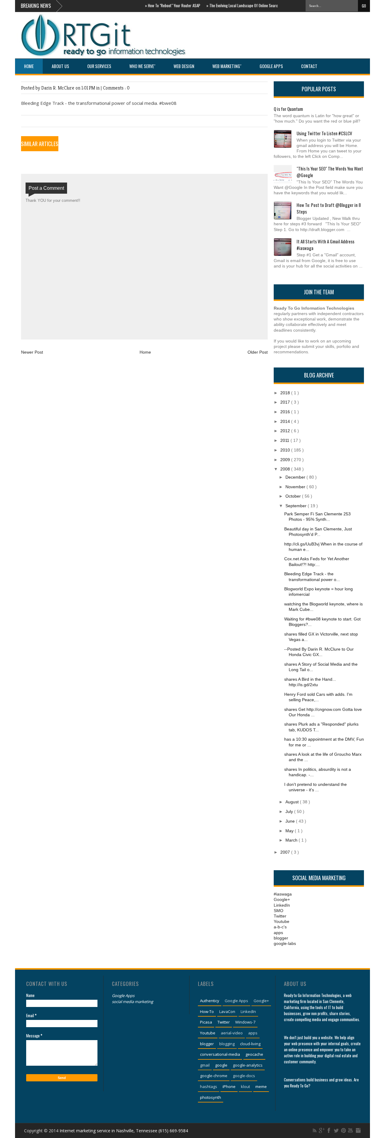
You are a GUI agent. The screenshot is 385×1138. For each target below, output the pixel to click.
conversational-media (220, 1054)
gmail (205, 1065)
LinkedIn (282, 905)
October (293, 496)
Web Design (184, 66)
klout (245, 1086)
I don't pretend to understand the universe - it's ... (315, 787)
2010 (285, 450)
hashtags (208, 1086)
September (296, 505)
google (221, 1065)
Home (29, 66)
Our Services (99, 66)
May (290, 830)
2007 (285, 852)
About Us (60, 66)
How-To (207, 1011)
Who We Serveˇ (142, 66)
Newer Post (32, 352)
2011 (285, 440)
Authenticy (209, 1000)
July (289, 811)
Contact (309, 66)
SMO (278, 910)
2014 (285, 421)
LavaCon (227, 1011)
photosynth (210, 1097)
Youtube (281, 921)
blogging (227, 1043)
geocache (254, 1054)
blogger (281, 938)
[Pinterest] (343, 1130)
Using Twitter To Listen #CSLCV (324, 133)
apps (278, 932)
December (295, 477)
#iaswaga (283, 894)
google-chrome (213, 1075)
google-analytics (248, 1065)
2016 (285, 411)
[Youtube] (351, 1130)
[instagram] (358, 1130)
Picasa (206, 1022)
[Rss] (315, 1130)
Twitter (280, 916)
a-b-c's (280, 926)
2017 (285, 402)
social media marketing (132, 1001)
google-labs (285, 943)
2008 (285, 469)
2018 (285, 392)
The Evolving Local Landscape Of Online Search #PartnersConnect (249, 5)
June (290, 821)
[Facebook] (329, 1130)
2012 (285, 430)
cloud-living (250, 1043)
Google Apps (271, 66)
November (295, 486)
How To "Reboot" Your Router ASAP (164, 5)
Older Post (258, 352)
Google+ (282, 899)
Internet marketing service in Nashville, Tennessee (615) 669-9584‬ (124, 1130)
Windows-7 (245, 1022)
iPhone (229, 1086)
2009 (285, 459)
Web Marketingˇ (227, 66)
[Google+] (322, 1130)
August (292, 801)
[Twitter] (336, 1130)
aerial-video (232, 1033)
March (292, 840)
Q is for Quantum (288, 108)
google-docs (244, 1075)
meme (261, 1086)
